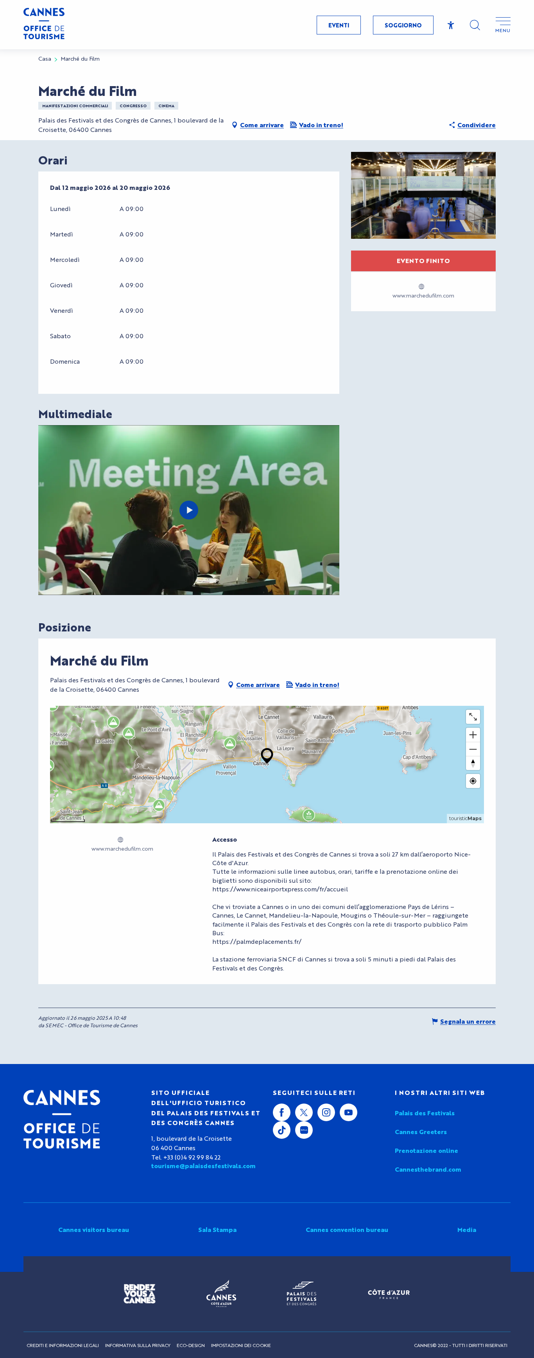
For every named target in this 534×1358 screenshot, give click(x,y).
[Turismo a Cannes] (44, 24)
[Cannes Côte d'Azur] (221, 1294)
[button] (475, 25)
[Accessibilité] (451, 25)
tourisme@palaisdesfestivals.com (203, 1166)
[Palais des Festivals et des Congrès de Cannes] (301, 1294)
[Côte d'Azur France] (388, 1294)
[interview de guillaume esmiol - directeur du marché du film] (188, 510)
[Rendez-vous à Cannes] (140, 1294)
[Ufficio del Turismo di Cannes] (61, 1119)
